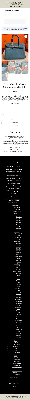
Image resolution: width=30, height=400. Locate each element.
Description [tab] (15, 122)
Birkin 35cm (17, 28)
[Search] (22, 21)
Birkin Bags (12, 28)
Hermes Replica (11, 10)
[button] (25, 36)
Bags (8, 28)
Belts (13, 171)
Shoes (18, 171)
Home (4, 28)
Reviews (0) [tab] (15, 125)
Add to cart (18, 114)
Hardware (4, 108)
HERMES (8, 191)
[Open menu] (15, 17)
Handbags (9, 171)
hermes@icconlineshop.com (13, 386)
